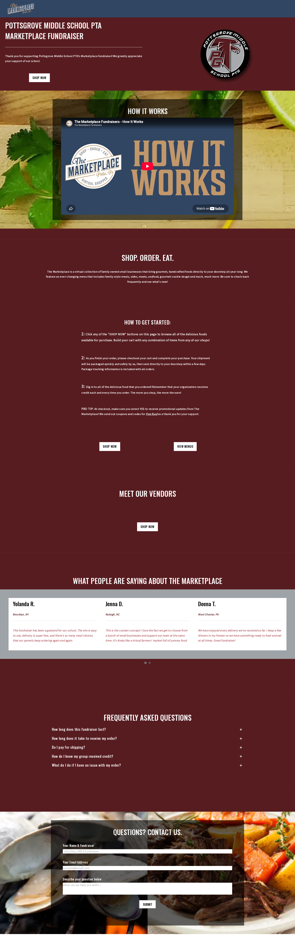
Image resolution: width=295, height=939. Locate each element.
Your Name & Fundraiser (78, 850)
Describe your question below (82, 884)
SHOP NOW (39, 77)
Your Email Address (75, 867)
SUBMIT (147, 909)
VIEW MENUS (185, 446)
